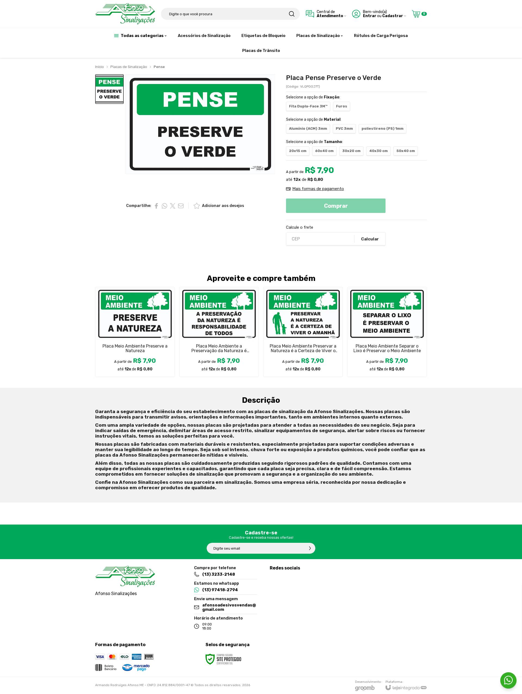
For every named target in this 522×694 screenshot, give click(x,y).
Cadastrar (392, 16)
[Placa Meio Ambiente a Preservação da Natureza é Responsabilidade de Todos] (219, 332)
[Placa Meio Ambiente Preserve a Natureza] (135, 332)
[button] (109, 89)
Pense (159, 67)
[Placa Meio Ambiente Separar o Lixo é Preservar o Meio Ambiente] (387, 332)
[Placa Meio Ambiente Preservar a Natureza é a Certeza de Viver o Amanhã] (303, 332)
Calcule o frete (299, 227)
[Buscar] (292, 14)
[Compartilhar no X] (172, 206)
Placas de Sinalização (128, 67)
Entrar (369, 16)
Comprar (336, 206)
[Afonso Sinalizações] (125, 13)
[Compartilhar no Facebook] (156, 206)
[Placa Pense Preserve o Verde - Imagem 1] (109, 89)
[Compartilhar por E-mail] (181, 206)
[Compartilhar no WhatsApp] (164, 206)
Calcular (370, 239)
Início (99, 67)
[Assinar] (309, 548)
